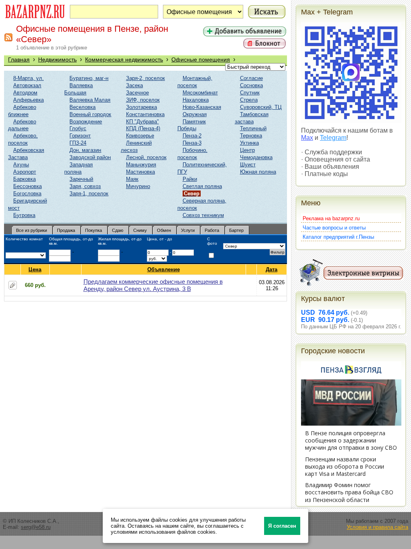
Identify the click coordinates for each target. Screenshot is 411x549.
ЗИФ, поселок (143, 100)
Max (307, 137)
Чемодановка (256, 157)
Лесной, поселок (146, 157)
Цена (34, 269)
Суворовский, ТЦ (261, 107)
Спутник (250, 93)
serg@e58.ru (36, 527)
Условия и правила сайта (377, 527)
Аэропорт (24, 172)
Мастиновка (140, 172)
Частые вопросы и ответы (334, 228)
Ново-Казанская (202, 107)
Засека (134, 85)
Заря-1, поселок (88, 194)
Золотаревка (141, 107)
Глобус (77, 128)
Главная (19, 59)
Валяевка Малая (89, 100)
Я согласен (282, 526)
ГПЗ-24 (77, 143)
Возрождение (85, 122)
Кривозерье (140, 136)
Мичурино (138, 186)
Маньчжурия (141, 165)
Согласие (251, 78)
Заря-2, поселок (145, 78)
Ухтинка (249, 143)
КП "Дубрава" (142, 122)
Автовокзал (27, 85)
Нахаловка (196, 100)
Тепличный (253, 128)
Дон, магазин (85, 150)
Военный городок (90, 114)
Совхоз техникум (203, 215)
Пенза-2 (192, 136)
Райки (190, 179)
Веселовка (82, 107)
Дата (271, 269)
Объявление (163, 269)
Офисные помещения (200, 59)
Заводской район (90, 157)
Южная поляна (258, 172)
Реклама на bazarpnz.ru (331, 218)
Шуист (248, 165)
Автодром (25, 93)
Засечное (137, 93)
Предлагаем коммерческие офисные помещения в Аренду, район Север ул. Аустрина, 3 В (153, 285)
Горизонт (80, 136)
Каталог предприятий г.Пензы (338, 237)
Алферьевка (28, 100)
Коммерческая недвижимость (124, 59)
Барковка (24, 179)
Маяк (132, 179)
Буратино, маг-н (88, 78)
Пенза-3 (192, 143)
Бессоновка (27, 186)
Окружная (195, 114)
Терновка (251, 136)
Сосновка (251, 85)
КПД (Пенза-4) (143, 128)
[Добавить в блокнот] (12, 285)
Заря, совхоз (85, 186)
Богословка (27, 194)
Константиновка (145, 114)
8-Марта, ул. (28, 78)
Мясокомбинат (200, 93)
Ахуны (21, 165)
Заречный (81, 179)
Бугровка (24, 215)
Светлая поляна (202, 186)
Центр (247, 150)
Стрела (249, 100)
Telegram (333, 137)
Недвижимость (57, 59)
